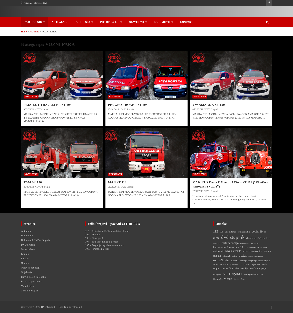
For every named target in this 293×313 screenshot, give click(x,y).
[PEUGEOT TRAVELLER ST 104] (62, 75)
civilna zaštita (243, 231)
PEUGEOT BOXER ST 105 (128, 104)
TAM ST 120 (33, 182)
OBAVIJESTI (136, 22)
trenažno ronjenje (258, 268)
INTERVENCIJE (109, 22)
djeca (216, 237)
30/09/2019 (29, 187)
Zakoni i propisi (29, 290)
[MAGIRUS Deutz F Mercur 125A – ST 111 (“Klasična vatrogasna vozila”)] (231, 153)
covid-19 (257, 231)
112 (215, 231)
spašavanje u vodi (253, 264)
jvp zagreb (255, 243)
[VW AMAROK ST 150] (231, 75)
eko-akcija (251, 238)
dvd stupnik (233, 237)
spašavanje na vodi (237, 264)
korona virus (233, 247)
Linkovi (25, 258)
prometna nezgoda (255, 256)
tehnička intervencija (235, 268)
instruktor (217, 243)
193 (221, 231)
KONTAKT (186, 22)
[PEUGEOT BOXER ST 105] (146, 75)
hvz (268, 238)
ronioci (235, 260)
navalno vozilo (233, 251)
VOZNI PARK (31, 96)
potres (234, 256)
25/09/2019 (113, 187)
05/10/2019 (197, 109)
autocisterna (230, 231)
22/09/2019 (197, 191)
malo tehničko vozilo (253, 247)
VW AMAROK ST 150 (208, 104)
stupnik (217, 268)
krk (241, 247)
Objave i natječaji (30, 267)
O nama (25, 263)
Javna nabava (28, 249)
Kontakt (25, 254)
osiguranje (226, 256)
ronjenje (243, 261)
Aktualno (26, 231)
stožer (264, 264)
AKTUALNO (59, 22)
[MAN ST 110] (146, 153)
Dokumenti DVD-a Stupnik (35, 240)
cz (265, 232)
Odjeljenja (26, 272)
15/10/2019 (113, 109)
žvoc (243, 279)
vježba (228, 278)
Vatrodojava (27, 286)
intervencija (230, 243)
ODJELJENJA (81, 22)
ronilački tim (221, 260)
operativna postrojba (252, 251)
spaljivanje (252, 261)
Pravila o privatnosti (31, 281)
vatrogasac (217, 274)
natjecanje (218, 250)
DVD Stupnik (33, 22)
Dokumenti (27, 235)
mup (265, 247)
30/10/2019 (29, 109)
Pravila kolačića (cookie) (34, 276)
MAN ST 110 (117, 182)
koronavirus (219, 247)
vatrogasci (232, 273)
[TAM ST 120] (62, 153)
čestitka (236, 279)
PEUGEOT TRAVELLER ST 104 (48, 104)
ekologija (261, 238)
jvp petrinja (244, 243)
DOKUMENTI (162, 22)
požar (243, 255)
